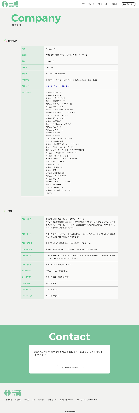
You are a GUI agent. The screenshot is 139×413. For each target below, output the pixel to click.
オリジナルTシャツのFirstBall (58, 86)
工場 (107, 4)
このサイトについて (66, 400)
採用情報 (115, 4)
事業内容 (92, 4)
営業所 (100, 4)
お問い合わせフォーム (70, 368)
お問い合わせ (129, 4)
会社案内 (82, 4)
